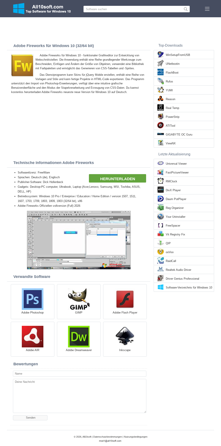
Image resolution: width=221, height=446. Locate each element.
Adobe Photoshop (32, 312)
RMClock (171, 181)
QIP (168, 243)
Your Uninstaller (175, 216)
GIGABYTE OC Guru (179, 134)
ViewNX (171, 143)
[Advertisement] (110, 29)
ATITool (170, 125)
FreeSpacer (173, 225)
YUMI (169, 90)
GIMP (78, 312)
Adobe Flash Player (125, 312)
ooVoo (170, 252)
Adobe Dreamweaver (79, 350)
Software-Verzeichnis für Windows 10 (189, 287)
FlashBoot (172, 72)
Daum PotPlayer (176, 199)
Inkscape (125, 350)
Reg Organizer (175, 208)
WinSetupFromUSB (178, 55)
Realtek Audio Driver (178, 269)
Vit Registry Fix (175, 234)
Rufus (169, 81)
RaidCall (171, 261)
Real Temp (172, 108)
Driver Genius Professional (182, 278)
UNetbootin (173, 63)
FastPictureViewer (177, 172)
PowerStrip (172, 116)
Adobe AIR (32, 350)
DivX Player (173, 190)
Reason (170, 99)
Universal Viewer (176, 163)
